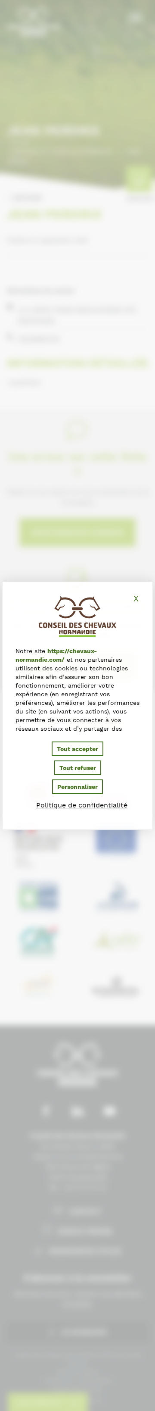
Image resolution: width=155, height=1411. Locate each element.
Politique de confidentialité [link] (81, 805)
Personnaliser (77, 786)
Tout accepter (77, 748)
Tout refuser (77, 767)
